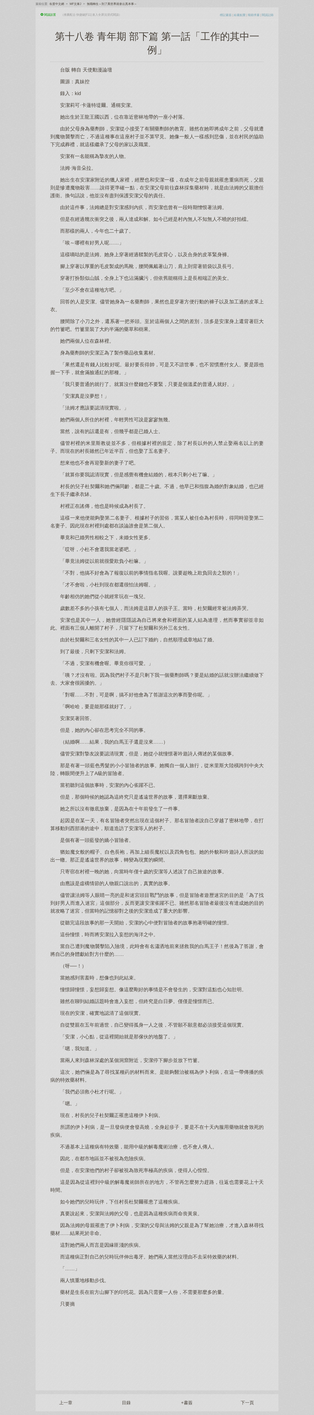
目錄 (126, 1402)
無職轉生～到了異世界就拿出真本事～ (112, 4)
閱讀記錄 (268, 15)
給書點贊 (240, 15)
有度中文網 (56, 4)
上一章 (65, 1402)
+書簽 (187, 1402)
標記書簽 (226, 15)
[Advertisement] (157, 1346)
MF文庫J (75, 4)
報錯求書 (254, 15)
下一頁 (247, 1402)
